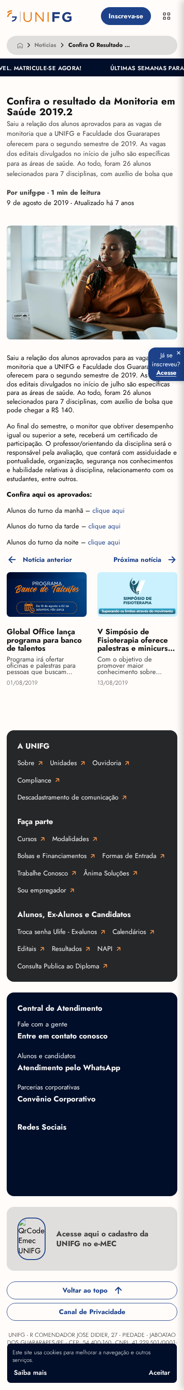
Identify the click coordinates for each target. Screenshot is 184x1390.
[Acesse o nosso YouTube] (26, 1176)
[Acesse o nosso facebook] (26, 1148)
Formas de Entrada (129, 856)
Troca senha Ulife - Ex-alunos (57, 932)
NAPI (105, 949)
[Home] (20, 45)
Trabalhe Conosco (42, 873)
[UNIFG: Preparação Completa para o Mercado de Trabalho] (52, 16)
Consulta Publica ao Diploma (58, 966)
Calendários (129, 932)
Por (53, 192)
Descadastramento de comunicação (67, 797)
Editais (26, 949)
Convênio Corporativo (56, 1099)
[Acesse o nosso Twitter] (133, 1148)
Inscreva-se (126, 16)
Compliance (34, 780)
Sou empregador (41, 890)
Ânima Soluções (106, 873)
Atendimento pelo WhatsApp (68, 1067)
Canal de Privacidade (92, 1312)
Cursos (27, 839)
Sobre (25, 763)
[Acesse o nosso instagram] (62, 1148)
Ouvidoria (106, 763)
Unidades (63, 763)
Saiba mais (30, 1372)
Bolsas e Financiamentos (52, 856)
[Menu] (166, 16)
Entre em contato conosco (62, 1036)
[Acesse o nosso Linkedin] (98, 1148)
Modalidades (70, 839)
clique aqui (108, 510)
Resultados (67, 949)
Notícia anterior (47, 560)
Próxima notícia (137, 560)
